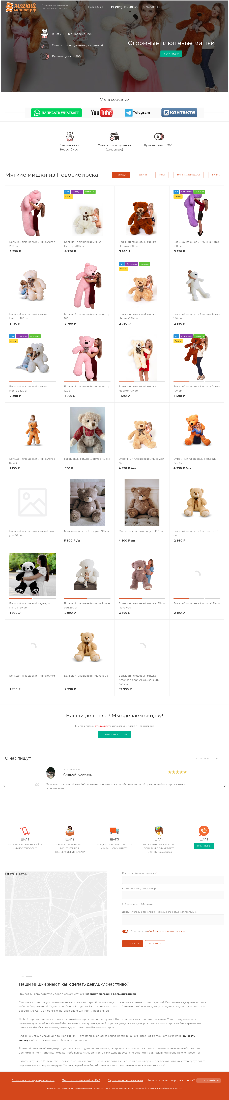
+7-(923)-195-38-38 (124, 7)
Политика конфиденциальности (33, 1080)
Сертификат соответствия (125, 1080)
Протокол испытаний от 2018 (81, 1080)
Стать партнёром (208, 1080)
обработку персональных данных (166, 931)
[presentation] (4, 785)
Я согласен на (158, 931)
